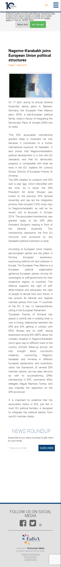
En (46, 5)
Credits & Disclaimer (30, 554)
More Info (22, 24)
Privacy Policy (30, 557)
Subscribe (47, 448)
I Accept (39, 24)
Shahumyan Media (35, 548)
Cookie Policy (30, 559)
